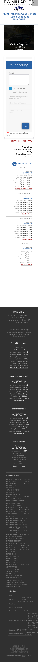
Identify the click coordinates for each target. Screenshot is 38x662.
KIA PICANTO (25, 514)
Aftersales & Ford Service (18, 620)
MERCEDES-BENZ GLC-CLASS (15, 543)
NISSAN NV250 (11, 547)
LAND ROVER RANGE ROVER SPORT (18, 528)
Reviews (12, 630)
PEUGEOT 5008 (25, 550)
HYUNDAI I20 (10, 512)
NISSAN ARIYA (25, 547)
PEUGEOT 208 (11, 550)
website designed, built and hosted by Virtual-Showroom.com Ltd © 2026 (19, 656)
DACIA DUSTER (11, 496)
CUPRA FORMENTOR (13, 494)
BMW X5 (27, 481)
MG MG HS (9, 545)
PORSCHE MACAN (12, 554)
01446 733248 (19, 19)
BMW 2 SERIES (11, 481)
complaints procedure (21, 334)
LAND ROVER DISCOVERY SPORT (17, 518)
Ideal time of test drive (17, 111)
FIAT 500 (27, 496)
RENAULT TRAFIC (12, 558)
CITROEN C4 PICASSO (13, 490)
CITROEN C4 (10, 488)
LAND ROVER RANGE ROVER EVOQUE (18, 531)
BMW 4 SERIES (11, 483)
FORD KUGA (10, 507)
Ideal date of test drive (18, 103)
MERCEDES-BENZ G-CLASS (15, 539)
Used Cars (12, 599)
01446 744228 (27, 224)
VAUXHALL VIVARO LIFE (14, 569)
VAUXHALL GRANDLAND (14, 576)
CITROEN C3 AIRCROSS (14, 486)
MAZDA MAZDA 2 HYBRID (14, 537)
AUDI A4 (27, 479)
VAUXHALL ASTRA (12, 573)
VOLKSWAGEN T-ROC (13, 586)
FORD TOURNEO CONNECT (15, 501)
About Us (28, 634)
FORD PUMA (10, 509)
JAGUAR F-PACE (11, 514)
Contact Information (16, 634)
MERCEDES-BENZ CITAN (14, 541)
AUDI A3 (9, 479)
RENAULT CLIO (11, 565)
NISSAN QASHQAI (24, 545)
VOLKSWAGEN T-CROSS (14, 580)
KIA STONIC (10, 516)
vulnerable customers (19, 336)
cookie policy (25, 329)
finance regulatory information (19, 331)
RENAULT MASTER (12, 563)
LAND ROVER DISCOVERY (14, 523)
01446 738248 (27, 249)
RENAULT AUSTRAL (12, 556)
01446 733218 (27, 198)
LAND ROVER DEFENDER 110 (15, 520)
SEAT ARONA (25, 565)
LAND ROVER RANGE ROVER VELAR (18, 534)
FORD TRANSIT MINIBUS (14, 505)
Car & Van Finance (15, 607)
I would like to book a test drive (20, 90)
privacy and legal (13, 329)
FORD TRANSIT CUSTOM (14, 503)
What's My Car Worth (25, 601)
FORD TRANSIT (24, 507)
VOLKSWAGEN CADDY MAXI (15, 582)
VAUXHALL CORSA (12, 571)
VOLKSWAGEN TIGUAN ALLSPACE (17, 584)
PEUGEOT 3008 (11, 552)
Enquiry (12, 73)
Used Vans (13, 604)
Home (11, 595)
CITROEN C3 (10, 492)
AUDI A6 (18, 479)
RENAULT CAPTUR (12, 560)
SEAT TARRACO (11, 567)
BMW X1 (27, 483)
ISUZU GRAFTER (24, 512)
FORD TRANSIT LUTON (14, 499)
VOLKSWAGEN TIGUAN (13, 578)
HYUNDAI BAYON (24, 509)
